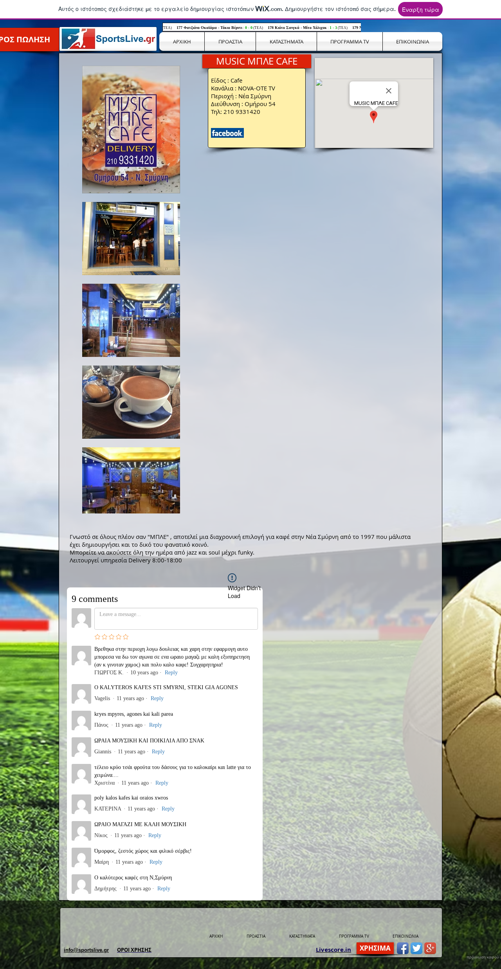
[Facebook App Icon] (403, 948)
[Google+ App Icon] (430, 948)
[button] (256, 61)
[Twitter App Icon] (416, 948)
